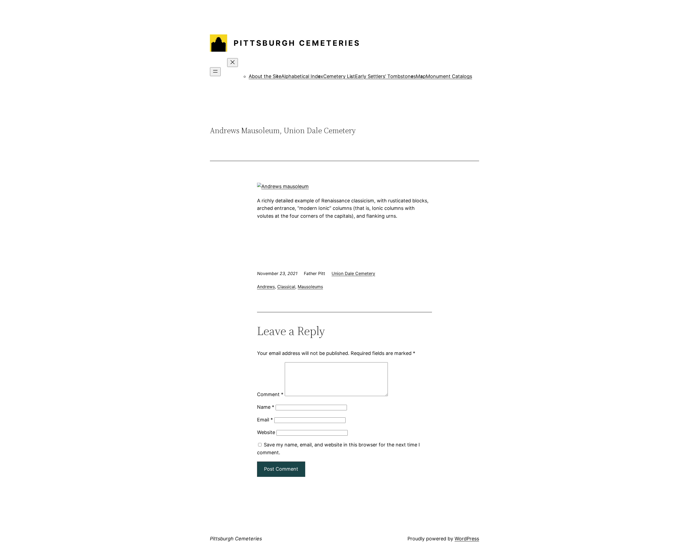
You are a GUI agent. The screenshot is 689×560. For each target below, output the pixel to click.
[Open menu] (215, 71)
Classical (286, 286)
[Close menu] (232, 62)
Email (265, 419)
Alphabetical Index (302, 76)
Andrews (266, 286)
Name (265, 407)
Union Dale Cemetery (353, 273)
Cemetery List (339, 76)
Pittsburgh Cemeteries (297, 43)
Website (266, 432)
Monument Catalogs (449, 76)
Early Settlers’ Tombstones (385, 76)
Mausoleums (310, 286)
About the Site (265, 76)
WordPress (467, 538)
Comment (270, 394)
